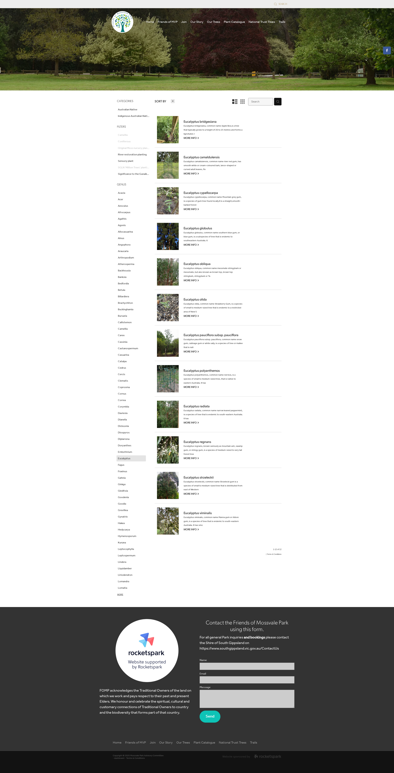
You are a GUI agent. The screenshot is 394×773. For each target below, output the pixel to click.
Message (205, 687)
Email (203, 674)
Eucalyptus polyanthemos (202, 370)
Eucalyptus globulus (198, 228)
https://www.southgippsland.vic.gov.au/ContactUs (239, 648)
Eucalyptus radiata (197, 406)
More (120, 594)
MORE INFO (191, 137)
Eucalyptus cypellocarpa (201, 193)
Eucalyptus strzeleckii (199, 477)
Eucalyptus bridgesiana (200, 121)
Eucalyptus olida (195, 299)
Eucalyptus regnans (197, 442)
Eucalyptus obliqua (197, 264)
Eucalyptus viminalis (198, 513)
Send (210, 716)
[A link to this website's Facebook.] (387, 50)
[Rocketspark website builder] (251, 757)
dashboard (119, 758)
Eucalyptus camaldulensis (202, 157)
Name (203, 660)
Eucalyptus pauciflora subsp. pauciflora (211, 335)
